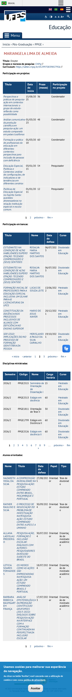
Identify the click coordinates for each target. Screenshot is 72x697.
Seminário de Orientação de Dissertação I (37, 388)
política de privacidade (34, 679)
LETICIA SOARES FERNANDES (9, 570)
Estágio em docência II (36, 433)
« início (15, 356)
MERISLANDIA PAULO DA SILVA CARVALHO (37, 338)
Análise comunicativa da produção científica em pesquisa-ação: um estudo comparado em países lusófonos (14, 127)
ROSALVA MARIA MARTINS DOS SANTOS (37, 252)
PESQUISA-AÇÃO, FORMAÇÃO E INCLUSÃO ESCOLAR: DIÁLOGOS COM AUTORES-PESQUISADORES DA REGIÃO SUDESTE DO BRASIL (26, 546)
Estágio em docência (36, 399)
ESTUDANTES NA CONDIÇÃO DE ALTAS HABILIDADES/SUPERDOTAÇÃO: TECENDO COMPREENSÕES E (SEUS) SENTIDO (15, 275)
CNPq (39, 64)
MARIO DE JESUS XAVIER (35, 313)
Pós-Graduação (22, 44)
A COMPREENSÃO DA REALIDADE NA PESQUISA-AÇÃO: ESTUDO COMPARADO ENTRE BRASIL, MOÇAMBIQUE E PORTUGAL (26, 488)
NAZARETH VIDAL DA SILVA (9, 481)
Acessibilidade (46, 17)
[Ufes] (15, 14)
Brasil (11, 3)
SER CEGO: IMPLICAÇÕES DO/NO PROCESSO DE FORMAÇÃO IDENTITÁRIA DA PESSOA (14, 341)
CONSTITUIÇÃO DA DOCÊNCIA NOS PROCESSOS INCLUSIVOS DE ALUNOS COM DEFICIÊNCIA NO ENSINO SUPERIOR (13, 319)
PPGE (38, 44)
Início (6, 44)
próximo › (39, 217)
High (51, 17)
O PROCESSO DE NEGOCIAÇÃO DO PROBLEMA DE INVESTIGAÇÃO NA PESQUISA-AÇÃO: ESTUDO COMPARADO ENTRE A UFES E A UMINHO (26, 516)
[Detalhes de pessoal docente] (55, 9)
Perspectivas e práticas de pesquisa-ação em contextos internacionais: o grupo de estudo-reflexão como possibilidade (14, 105)
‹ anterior (26, 356)
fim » (50, 217)
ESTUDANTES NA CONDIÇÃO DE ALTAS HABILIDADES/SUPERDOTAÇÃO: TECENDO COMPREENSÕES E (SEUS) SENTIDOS (15, 255)
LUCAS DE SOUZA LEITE (37, 289)
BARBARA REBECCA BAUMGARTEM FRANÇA (9, 602)
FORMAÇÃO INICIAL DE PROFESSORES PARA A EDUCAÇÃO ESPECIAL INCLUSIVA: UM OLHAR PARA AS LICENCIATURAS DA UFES (15, 296)
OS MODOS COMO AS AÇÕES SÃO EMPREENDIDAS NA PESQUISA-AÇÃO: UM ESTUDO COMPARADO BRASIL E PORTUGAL (25, 578)
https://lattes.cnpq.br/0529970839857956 (39, 66)
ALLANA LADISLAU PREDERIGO (8, 538)
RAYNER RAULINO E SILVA (9, 507)
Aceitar (35, 688)
